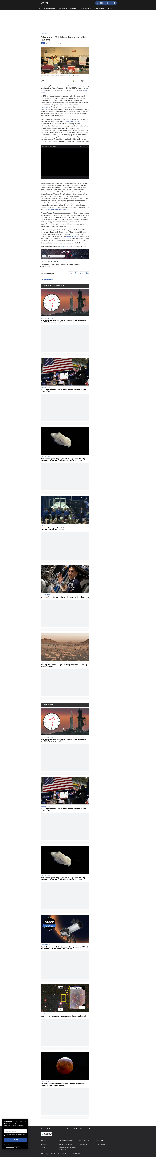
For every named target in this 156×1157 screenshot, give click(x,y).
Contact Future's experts (66, 1140)
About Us (43, 1140)
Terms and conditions (84, 1140)
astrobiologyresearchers (72, 121)
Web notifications (101, 1144)
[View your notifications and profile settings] (107, 3)
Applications (64, 246)
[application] (65, 162)
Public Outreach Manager (53, 43)
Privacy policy (100, 1140)
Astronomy (63, 8)
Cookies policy (45, 1144)
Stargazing (73, 8)
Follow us (77, 81)
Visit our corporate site (94, 1128)
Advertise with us (82, 1144)
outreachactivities (72, 236)
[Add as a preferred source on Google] (46, 1134)
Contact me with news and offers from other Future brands (15, 1135)
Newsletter (86, 81)
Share (44, 81)
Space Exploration (50, 8)
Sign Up (15, 1140)
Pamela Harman (65, 43)
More (108, 8)
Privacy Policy (17, 1145)
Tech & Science (99, 8)
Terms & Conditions (10, 1147)
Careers (43, 1147)
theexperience (46, 107)
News (42, 43)
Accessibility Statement (65, 1144)
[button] (112, 3)
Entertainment (86, 8)
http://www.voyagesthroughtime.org (56, 209)
